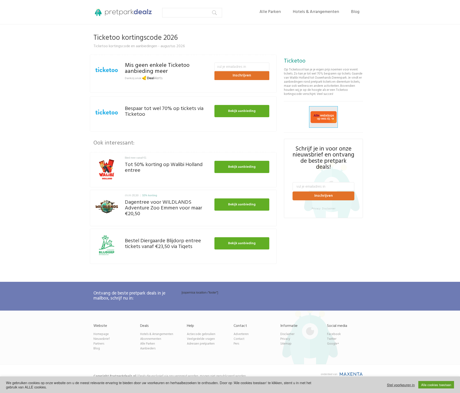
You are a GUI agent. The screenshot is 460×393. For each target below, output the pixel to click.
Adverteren (241, 334)
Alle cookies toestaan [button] (436, 384)
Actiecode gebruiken (201, 334)
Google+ (333, 343)
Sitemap (286, 343)
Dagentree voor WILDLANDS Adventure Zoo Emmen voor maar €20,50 (163, 208)
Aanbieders (147, 348)
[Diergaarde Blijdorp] (107, 246)
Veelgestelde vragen (201, 338)
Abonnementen (150, 338)
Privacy (316, 208)
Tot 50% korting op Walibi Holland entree (164, 168)
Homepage (101, 334)
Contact (239, 338)
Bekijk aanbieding (242, 111)
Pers (236, 343)
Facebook (334, 334)
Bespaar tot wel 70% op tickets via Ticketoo (164, 111)
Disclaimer (328, 208)
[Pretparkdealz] (121, 12)
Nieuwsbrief (101, 338)
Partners (98, 343)
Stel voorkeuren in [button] (401, 385)
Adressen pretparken (201, 343)
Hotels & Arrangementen (316, 11)
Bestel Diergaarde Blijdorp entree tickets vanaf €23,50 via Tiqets (163, 244)
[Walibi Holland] (107, 169)
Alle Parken (270, 11)
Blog (355, 11)
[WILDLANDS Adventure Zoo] (107, 207)
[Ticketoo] (107, 71)
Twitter (331, 338)
